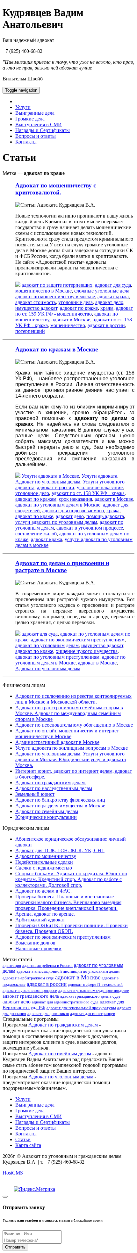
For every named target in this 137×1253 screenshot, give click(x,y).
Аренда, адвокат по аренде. (45, 914)
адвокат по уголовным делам (47, 645)
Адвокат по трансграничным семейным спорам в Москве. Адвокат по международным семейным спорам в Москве (69, 713)
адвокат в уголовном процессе (89, 528)
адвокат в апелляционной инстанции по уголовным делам (68, 971)
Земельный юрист (34, 794)
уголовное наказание (100, 487)
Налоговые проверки (38, 948)
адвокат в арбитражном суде (28, 978)
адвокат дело (109, 302)
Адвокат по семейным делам (46, 811)
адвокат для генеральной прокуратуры (81, 1007)
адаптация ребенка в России (47, 965)
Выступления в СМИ (38, 124)
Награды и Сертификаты (42, 130)
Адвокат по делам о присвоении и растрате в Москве (62, 566)
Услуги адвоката (99, 476)
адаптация (12, 965)
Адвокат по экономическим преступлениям (63, 937)
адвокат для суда (113, 285)
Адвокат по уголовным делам (47, 481)
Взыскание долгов (35, 942)
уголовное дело (32, 493)
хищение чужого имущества (87, 651)
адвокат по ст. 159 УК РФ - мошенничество (74, 311)
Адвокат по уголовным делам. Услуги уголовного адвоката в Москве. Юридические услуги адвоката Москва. (70, 759)
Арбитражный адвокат (40, 919)
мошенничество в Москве (43, 290)
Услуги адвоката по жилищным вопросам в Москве (71, 748)
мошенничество (67, 325)
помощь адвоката (105, 516)
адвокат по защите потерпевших (57, 285)
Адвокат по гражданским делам (63, 1024)
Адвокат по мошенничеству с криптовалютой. (55, 189)
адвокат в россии (106, 325)
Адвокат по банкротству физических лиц (60, 800)
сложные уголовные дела (101, 290)
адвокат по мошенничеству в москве (55, 296)
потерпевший (30, 331)
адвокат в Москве (71, 319)
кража (106, 308)
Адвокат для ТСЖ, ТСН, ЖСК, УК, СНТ (60, 850)
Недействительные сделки (44, 862)
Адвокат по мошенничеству (45, 856)
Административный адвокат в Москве (57, 742)
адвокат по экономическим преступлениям (78, 639)
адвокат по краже (79, 308)
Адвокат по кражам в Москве (56, 349)
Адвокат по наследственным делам (53, 788)
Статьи (23, 1139)
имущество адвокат (36, 308)
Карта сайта (28, 1145)
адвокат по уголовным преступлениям (57, 657)
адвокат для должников (48, 1013)
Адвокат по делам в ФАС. (43, 891)
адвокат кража (113, 296)
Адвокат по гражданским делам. (50, 782)
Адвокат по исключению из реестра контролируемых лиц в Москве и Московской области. (73, 699)
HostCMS (13, 1172)
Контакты (26, 141)
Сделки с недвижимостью (43, 867)
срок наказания (75, 499)
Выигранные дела (34, 113)
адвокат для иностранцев (92, 1013)
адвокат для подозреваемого (73, 510)
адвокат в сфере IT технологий (95, 984)
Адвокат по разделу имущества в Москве (60, 805)
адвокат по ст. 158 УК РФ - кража (88, 493)
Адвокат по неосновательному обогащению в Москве (74, 725)
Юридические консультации (46, 817)
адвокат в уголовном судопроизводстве (93, 990)
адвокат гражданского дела (31, 996)
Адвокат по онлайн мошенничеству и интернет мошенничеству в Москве (67, 733)
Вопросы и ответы (35, 136)
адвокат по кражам (35, 499)
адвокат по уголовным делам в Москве (57, 504)
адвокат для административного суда (65, 1002)
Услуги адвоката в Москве (50, 476)
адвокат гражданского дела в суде (90, 996)
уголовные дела (75, 302)
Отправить (15, 1247)
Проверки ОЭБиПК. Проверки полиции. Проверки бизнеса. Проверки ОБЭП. (71, 928)
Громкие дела (30, 118)
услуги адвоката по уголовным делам (56, 522)
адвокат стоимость (35, 302)
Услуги (23, 107)
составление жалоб (36, 533)
